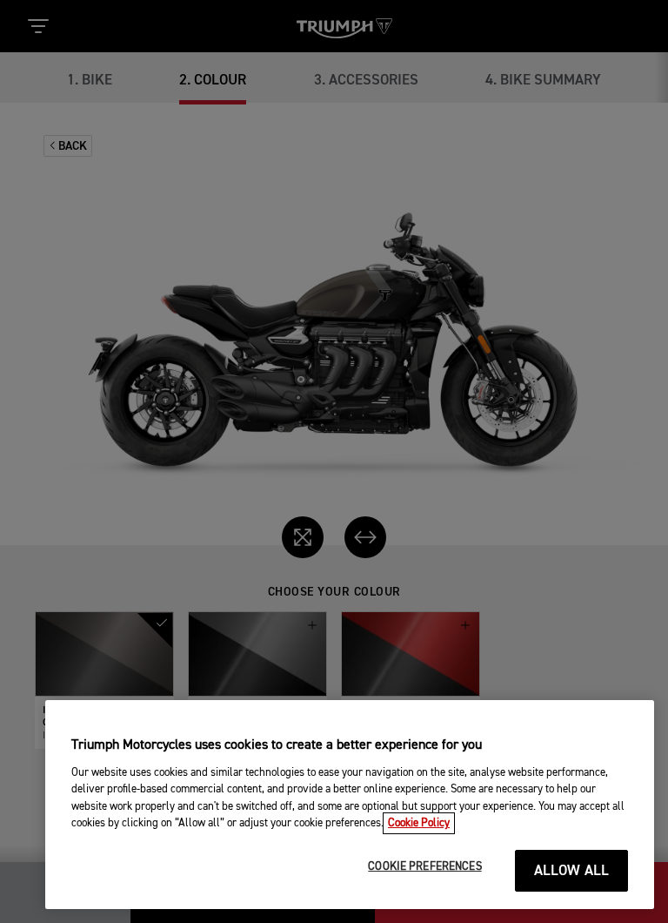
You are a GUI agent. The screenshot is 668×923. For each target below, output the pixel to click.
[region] (349, 804)
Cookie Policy (419, 823)
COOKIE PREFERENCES (424, 866)
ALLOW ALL (572, 871)
